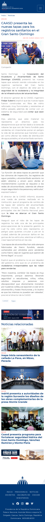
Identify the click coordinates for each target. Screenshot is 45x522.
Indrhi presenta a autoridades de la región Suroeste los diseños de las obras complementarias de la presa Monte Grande (22, 397)
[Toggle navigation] (40, 8)
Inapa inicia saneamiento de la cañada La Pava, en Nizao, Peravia (20, 358)
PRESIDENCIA (21, 492)
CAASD (5, 301)
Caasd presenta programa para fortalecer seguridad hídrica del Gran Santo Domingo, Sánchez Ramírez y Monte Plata (21, 438)
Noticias (11, 15)
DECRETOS (10, 495)
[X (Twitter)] (13, 503)
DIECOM (36, 495)
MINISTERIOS (22, 498)
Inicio (3, 15)
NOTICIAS (34, 492)
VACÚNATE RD (23, 495)
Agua (4, 19)
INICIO (10, 492)
